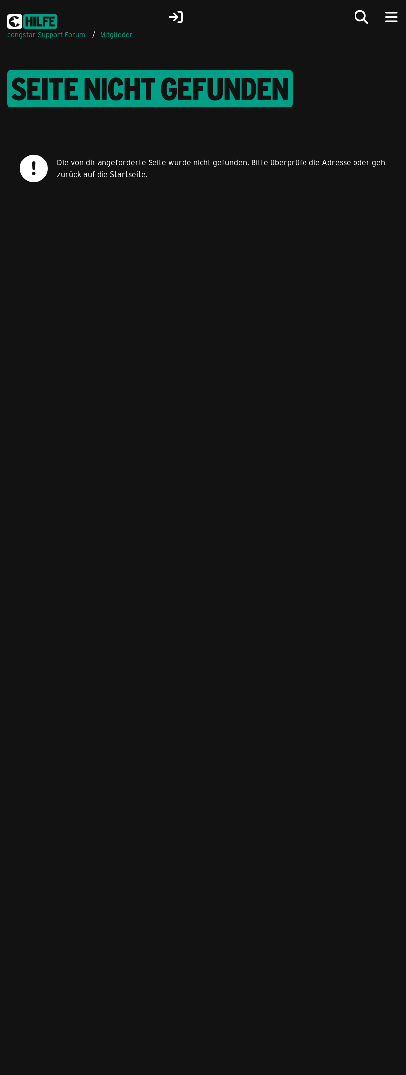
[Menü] (391, 17)
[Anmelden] (176, 17)
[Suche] (361, 17)
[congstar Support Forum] (32, 20)
